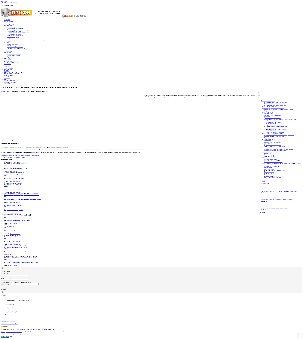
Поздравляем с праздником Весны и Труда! (15, 247)
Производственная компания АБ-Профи (11, 332)
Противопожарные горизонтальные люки (275, 137)
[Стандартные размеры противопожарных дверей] (263, 206)
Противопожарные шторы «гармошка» (274, 103)
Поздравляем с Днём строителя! (12, 184)
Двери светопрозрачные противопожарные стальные (278, 109)
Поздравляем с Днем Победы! (12, 236)
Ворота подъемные (269, 169)
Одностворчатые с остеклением (272, 115)
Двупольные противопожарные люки (274, 136)
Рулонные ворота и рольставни (272, 177)
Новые (263, 181)
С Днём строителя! (9, 226)
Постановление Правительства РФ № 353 (15, 163)
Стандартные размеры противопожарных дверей (274, 208)
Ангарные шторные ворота (271, 166)
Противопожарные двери (268, 112)
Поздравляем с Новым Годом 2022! (13, 174)
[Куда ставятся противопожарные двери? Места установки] (263, 198)
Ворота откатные (268, 167)
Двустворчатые (268, 116)
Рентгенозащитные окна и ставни (273, 162)
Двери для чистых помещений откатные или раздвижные (279, 149)
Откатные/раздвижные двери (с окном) (274, 146)
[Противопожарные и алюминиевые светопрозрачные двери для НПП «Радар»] (260, 219)
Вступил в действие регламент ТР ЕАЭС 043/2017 (17, 216)
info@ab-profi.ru (14, 2)
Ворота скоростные (269, 173)
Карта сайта (4, 314)
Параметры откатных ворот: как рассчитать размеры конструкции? (279, 191)
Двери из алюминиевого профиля (273, 111)
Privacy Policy (27, 334)
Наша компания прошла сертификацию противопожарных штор (21, 195)
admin (2, 157)
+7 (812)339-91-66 (5, 2)
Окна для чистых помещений (272, 160)
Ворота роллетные (269, 172)
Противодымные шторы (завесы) (270, 106)
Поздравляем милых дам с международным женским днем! (20, 257)
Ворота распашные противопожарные (274, 170)
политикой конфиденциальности (38, 329)
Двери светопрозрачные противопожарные (272, 108)
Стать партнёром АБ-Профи (8, 321)
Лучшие (263, 180)
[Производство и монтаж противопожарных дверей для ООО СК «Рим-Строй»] (277, 219)
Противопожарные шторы (268, 101)
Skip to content (4, 1)
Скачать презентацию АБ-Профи (9, 324)
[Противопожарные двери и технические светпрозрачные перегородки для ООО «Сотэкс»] (266, 219)
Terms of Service (35, 334)
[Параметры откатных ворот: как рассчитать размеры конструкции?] (263, 190)
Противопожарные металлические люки (272, 133)
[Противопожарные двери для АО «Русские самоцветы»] (288, 219)
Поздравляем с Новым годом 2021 (13, 205)
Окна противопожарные (270, 159)
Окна (262, 157)
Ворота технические (269, 174)
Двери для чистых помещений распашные (275, 150)
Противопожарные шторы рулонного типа (275, 102)
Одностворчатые (268, 113)
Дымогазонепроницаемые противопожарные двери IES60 (280, 119)
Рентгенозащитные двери (268, 139)
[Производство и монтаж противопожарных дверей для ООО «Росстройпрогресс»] (283, 219)
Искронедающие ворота (270, 176)
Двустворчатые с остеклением (272, 118)
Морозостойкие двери (270, 156)
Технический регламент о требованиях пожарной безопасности (20, 155)
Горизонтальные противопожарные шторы (275, 105)
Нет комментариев (15, 171)
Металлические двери (267, 152)
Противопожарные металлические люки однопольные (279, 135)
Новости (26, 157)
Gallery (5, 165)
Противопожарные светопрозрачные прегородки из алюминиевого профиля (281, 163)
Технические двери (269, 155)
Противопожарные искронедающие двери (275, 126)
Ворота (263, 164)
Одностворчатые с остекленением (276, 129)
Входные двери (268, 153)
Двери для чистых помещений (269, 147)
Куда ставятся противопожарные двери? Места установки (276, 199)
